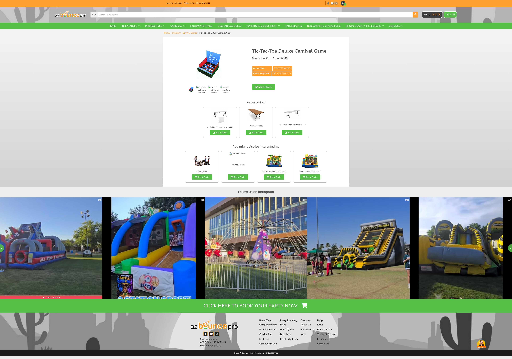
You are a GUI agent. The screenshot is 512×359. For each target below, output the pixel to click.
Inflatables (129, 26)
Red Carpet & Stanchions (324, 26)
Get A (432, 14)
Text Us (450, 14)
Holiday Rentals (201, 26)
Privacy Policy (324, 329)
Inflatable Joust (238, 165)
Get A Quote (287, 329)
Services (394, 26)
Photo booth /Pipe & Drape (363, 26)
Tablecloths (293, 26)
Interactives (153, 26)
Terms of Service (326, 334)
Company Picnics (268, 324)
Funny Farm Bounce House (310, 171)
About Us (306, 324)
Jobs (303, 334)
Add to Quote (265, 87)
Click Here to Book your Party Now (251, 306)
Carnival (176, 26)
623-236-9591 (208, 338)
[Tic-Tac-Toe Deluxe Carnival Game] (191, 89)
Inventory (176, 33)
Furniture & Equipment (262, 26)
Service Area (308, 329)
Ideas (283, 324)
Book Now (285, 334)
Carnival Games (190, 33)
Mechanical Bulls (229, 26)
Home (112, 26)
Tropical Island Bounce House (274, 171)
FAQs (320, 324)
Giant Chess (202, 171)
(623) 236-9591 (175, 3)
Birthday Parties (268, 329)
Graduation (265, 334)
